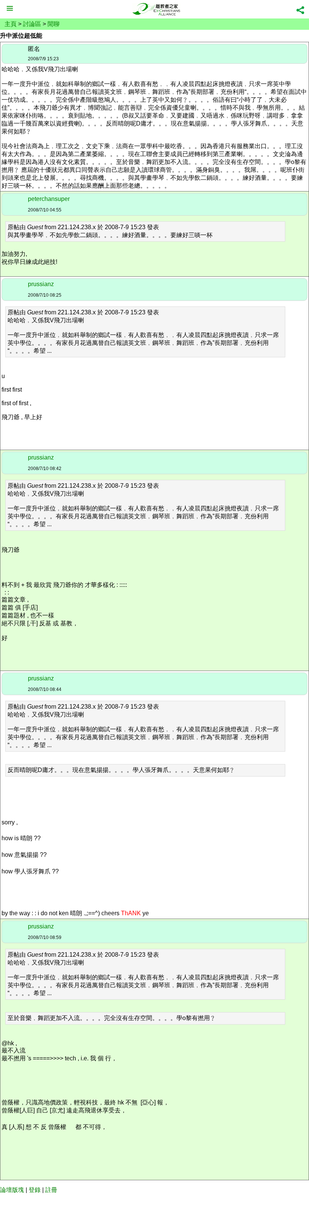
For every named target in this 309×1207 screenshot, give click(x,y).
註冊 (51, 1190)
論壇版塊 (12, 1190)
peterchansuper (49, 199)
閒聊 (53, 24)
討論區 (32, 24)
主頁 (11, 24)
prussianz (41, 284)
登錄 (35, 1190)
